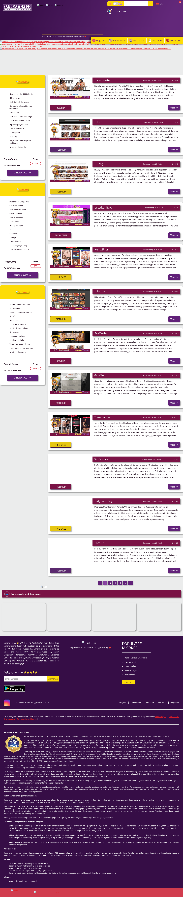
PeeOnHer (100, 333)
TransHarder (102, 417)
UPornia (99, 291)
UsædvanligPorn (104, 207)
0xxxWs (99, 375)
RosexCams (10, 261)
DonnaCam (138, 40)
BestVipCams (11, 364)
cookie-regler (160, 716)
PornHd (99, 543)
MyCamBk (157, 40)
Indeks (128, 682)
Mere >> (174, 107)
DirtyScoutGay (103, 501)
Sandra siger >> (22, 172)
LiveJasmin (175, 40)
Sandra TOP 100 (17, 7)
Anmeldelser (119, 40)
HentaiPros (101, 249)
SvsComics (101, 459)
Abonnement (53, 679)
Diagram (100, 40)
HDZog (98, 164)
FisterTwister (102, 80)
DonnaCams (10, 159)
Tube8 (98, 122)
